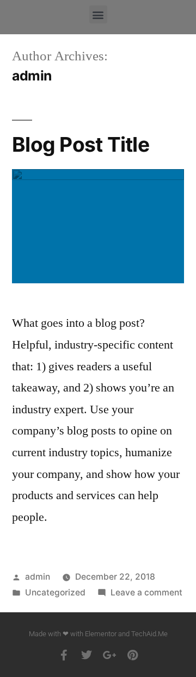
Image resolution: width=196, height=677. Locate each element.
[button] (98, 14)
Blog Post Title (80, 144)
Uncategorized (55, 592)
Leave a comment (146, 592)
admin (37, 577)
